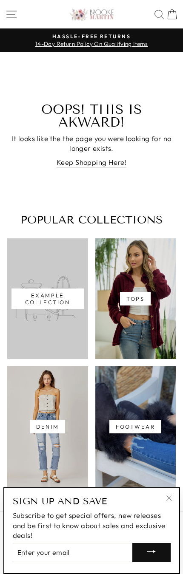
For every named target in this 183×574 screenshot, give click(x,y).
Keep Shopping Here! (91, 162)
